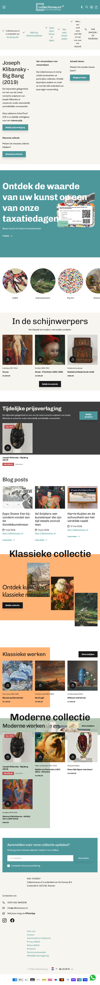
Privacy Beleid (33, 941)
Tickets (6, 236)
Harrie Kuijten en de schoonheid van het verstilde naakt (81, 517)
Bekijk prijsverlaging (15, 127)
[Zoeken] (86, 7)
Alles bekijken (88, 654)
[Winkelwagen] (96, 7)
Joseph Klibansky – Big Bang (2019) (15, 458)
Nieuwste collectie (14, 154)
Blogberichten (80, 77)
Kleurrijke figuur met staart (79, 769)
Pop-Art (70, 298)
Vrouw (5, 372)
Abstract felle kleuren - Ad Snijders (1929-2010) (16, 817)
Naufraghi (39, 698)
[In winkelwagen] (7, 359)
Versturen (31, 948)
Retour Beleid (33, 945)
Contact (30, 934)
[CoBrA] (15, 281)
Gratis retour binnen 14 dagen (52, 34)
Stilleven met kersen (76, 698)
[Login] (91, 7)
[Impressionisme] (43, 281)
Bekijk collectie (12, 605)
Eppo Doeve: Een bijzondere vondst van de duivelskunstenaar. (16, 519)
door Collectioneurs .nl (12, 533)
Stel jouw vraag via (21, 913)
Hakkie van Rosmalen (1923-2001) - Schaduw (48, 770)
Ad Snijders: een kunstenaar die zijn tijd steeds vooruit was (48, 519)
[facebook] (12, 920)
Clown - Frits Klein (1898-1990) (49, 372)
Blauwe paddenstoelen (12, 698)
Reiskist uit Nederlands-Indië (80, 372)
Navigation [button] (3, 7)
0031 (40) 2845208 (17, 902)
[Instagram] (4, 920)
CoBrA (15, 298)
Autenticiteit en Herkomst (39, 938)
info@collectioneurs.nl (17, 908)
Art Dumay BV (13, 37)
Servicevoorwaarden (36, 952)
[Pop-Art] (70, 281)
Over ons (31, 931)
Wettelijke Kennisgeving (38, 955)
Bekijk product (88, 415)
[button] (92, 281)
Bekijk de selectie (50, 384)
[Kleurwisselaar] (82, 7)
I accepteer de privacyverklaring (25, 865)
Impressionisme (43, 298)
